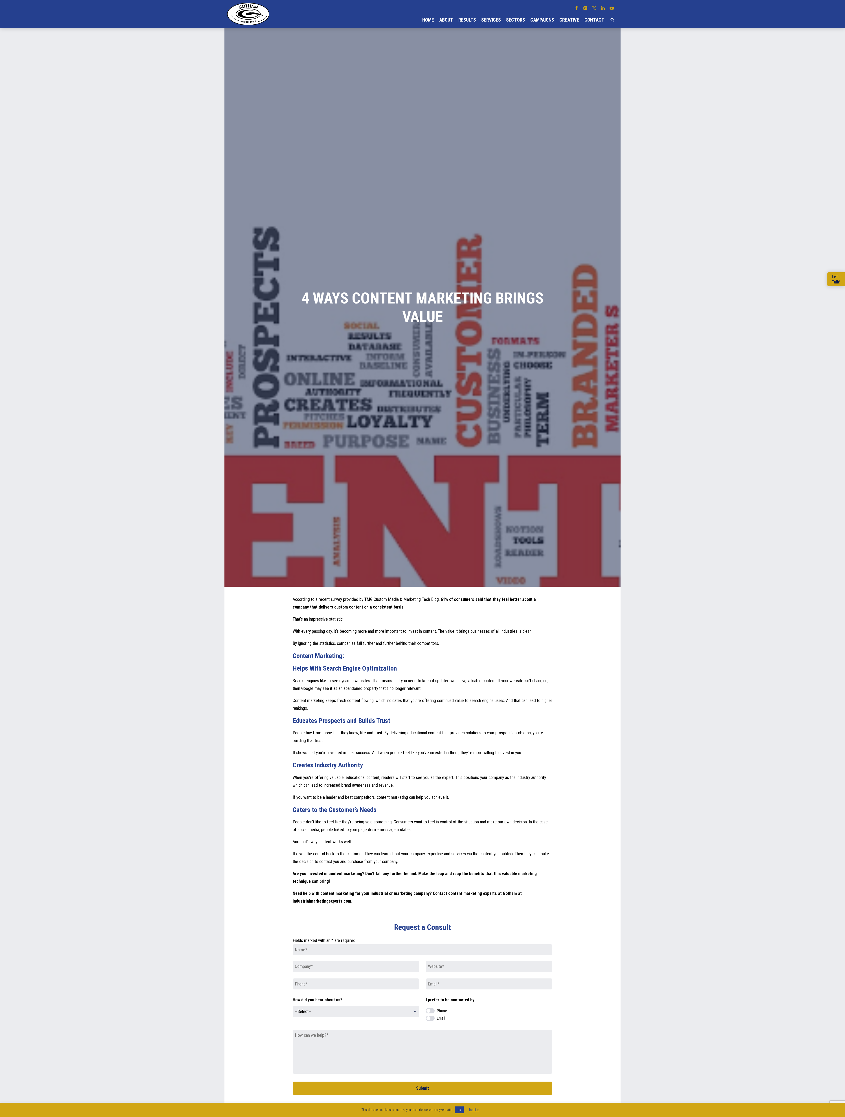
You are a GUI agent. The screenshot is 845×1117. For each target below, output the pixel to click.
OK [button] (459, 1110)
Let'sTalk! (836, 279)
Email (441, 1018)
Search (612, 20)
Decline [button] (474, 1110)
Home (428, 20)
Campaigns (542, 20)
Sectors (515, 20)
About (446, 20)
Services (491, 20)
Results (467, 20)
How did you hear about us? (317, 999)
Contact (594, 20)
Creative (569, 20)
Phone (442, 1010)
